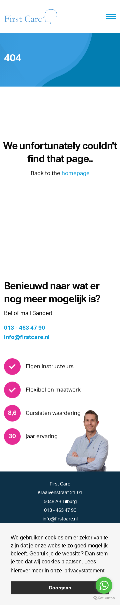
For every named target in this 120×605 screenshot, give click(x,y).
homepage (76, 173)
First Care (60, 484)
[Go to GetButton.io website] (104, 598)
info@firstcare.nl (27, 337)
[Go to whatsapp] (104, 585)
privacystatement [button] (84, 570)
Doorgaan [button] (60, 587)
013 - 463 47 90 (24, 328)
